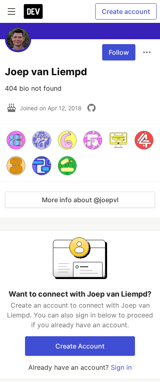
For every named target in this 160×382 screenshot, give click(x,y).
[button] (16, 140)
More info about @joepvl (80, 200)
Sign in (121, 367)
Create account (126, 11)
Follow (119, 52)
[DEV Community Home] (33, 11)
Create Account (80, 346)
